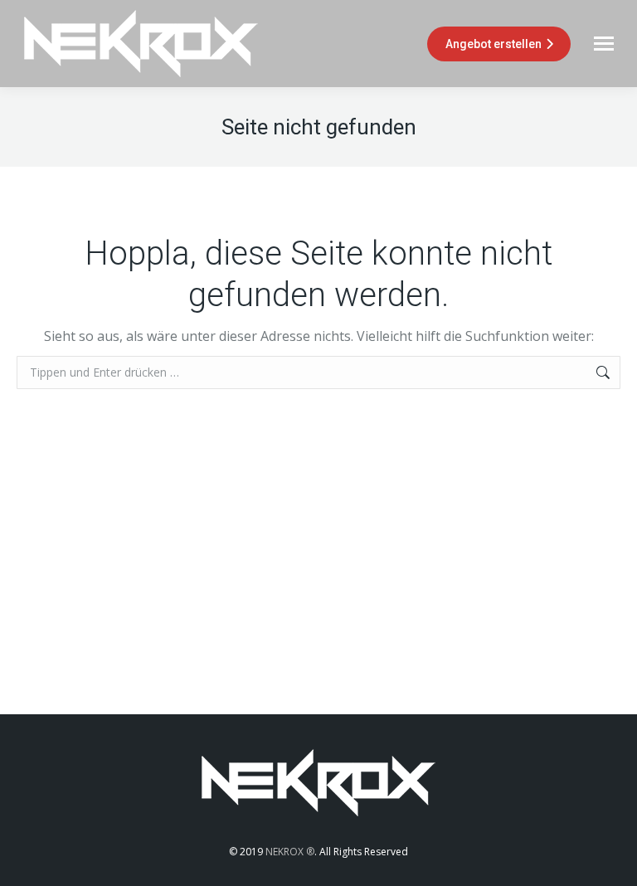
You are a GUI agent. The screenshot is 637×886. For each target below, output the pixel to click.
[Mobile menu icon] (603, 43)
